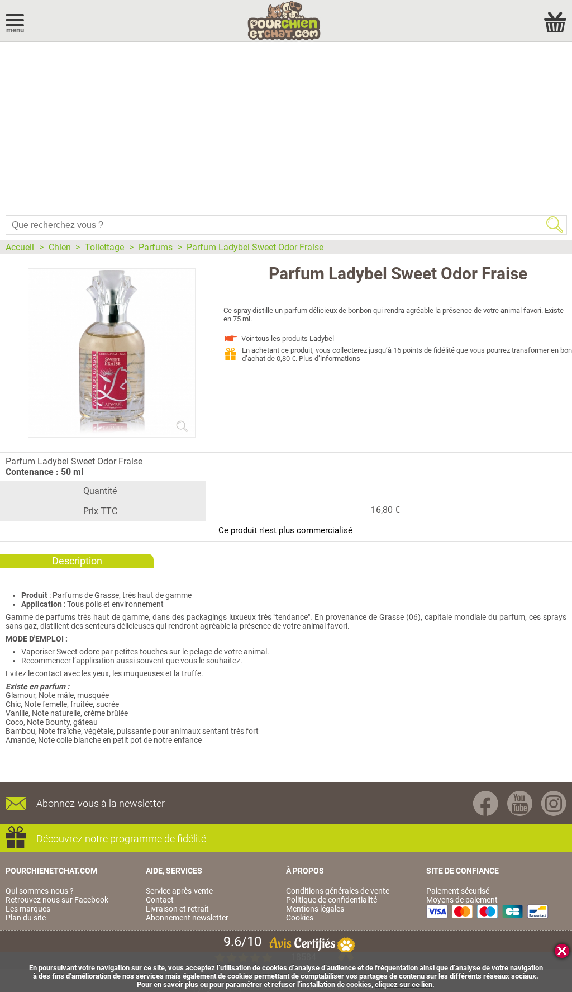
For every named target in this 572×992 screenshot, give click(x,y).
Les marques (28, 908)
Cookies (299, 917)
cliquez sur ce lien (403, 984)
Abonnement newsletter (187, 917)
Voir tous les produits (287, 338)
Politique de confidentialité (331, 899)
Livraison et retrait (177, 908)
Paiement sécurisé (457, 890)
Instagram (553, 803)
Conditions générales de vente (337, 890)
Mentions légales (315, 908)
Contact (160, 899)
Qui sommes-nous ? (40, 890)
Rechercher (554, 224)
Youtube (519, 803)
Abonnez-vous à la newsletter (100, 803)
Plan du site (26, 917)
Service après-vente (179, 890)
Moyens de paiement (462, 899)
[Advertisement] (286, 126)
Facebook (485, 803)
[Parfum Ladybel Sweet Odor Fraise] (111, 432)
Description (77, 561)
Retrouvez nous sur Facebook (57, 899)
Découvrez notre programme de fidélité (121, 838)
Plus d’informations (329, 358)
